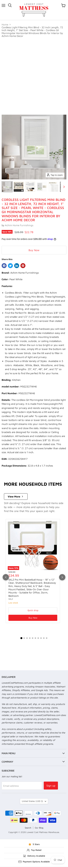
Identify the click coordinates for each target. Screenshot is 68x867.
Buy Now (34, 250)
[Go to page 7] (38, 638)
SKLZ (10, 599)
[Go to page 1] (21, 638)
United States (32, 801)
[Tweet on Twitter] (10, 265)
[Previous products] (6, 577)
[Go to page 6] (35, 638)
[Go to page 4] (30, 638)
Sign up (50, 785)
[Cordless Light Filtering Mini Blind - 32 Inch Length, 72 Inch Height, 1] (7, 186)
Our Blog (39, 827)
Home (5, 24)
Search (28, 827)
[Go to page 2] (24, 638)
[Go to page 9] (44, 638)
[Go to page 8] (41, 638)
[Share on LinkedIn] (16, 265)
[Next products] (62, 577)
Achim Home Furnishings (19, 225)
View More (14, 496)
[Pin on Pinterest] (22, 265)
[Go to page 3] (27, 638)
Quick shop (33, 610)
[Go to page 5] (32, 638)
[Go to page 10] (46, 638)
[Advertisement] (34, 76)
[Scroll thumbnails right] (63, 187)
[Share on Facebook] (4, 265)
